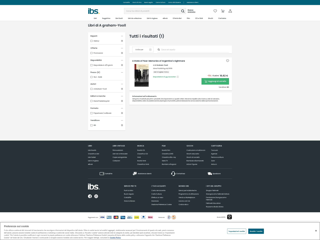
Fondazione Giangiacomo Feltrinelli (216, 198)
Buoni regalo (148, 2)
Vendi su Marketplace (187, 197)
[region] (160, 231)
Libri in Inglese (93, 161)
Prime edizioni (118, 150)
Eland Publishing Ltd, (160, 68)
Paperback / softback (102, 113)
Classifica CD (142, 154)
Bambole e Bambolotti (195, 161)
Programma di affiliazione (189, 194)
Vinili (139, 157)
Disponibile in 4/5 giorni (103, 65)
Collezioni (116, 161)
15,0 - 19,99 (98, 77)
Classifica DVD (167, 154)
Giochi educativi (192, 154)
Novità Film (166, 150)
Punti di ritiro (137, 2)
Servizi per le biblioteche (187, 190)
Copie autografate (120, 157)
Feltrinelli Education (213, 203)
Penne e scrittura (217, 157)
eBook (90, 164)
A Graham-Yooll (100, 89)
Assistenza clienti (192, 2)
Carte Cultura (160, 2)
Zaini (213, 161)
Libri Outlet (92, 157)
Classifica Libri (93, 154)
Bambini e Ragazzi (169, 164)
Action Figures (191, 164)
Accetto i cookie (256, 231)
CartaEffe (126, 2)
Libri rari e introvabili (120, 154)
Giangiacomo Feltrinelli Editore (217, 194)
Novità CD (141, 150)
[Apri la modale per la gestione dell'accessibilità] (229, 216)
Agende (214, 154)
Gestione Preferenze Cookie (161, 204)
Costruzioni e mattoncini (195, 150)
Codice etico (183, 204)
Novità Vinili (141, 161)
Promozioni (98, 53)
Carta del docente (174, 2)
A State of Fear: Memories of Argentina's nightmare (158, 61)
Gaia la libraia (129, 201)
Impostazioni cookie (237, 231)
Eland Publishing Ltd (101, 101)
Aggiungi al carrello (217, 81)
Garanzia (155, 201)
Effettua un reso (157, 197)
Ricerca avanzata (191, 11)
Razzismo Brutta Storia (214, 207)
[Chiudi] (316, 231)
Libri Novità (92, 150)
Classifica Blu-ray (169, 157)
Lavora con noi (184, 201)
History (96, 41)
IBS (95, 125)
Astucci (214, 164)
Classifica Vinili (143, 164)
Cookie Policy (115, 237)
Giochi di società (193, 157)
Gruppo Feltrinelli (212, 190)
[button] (183, 11)
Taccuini (214, 150)
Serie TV (165, 161)
